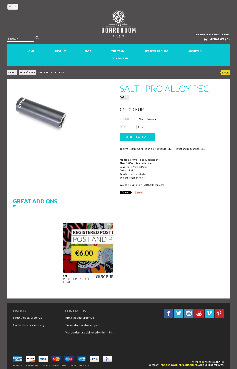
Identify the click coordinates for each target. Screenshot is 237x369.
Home (30, 51)
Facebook (168, 313)
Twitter (178, 313)
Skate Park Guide (156, 51)
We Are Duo (198, 362)
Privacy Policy (79, 365)
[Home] (119, 35)
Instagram (188, 313)
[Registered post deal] (88, 247)
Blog (87, 51)
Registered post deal (76, 281)
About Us (195, 51)
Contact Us (120, 58)
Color (124, 118)
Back (225, 72)
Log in (199, 34)
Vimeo (209, 313)
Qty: (123, 126)
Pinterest (219, 313)
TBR (65, 276)
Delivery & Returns (54, 365)
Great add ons (35, 201)
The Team (118, 51)
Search (17, 365)
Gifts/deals (27, 72)
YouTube (199, 313)
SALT (124, 97)
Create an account (217, 34)
